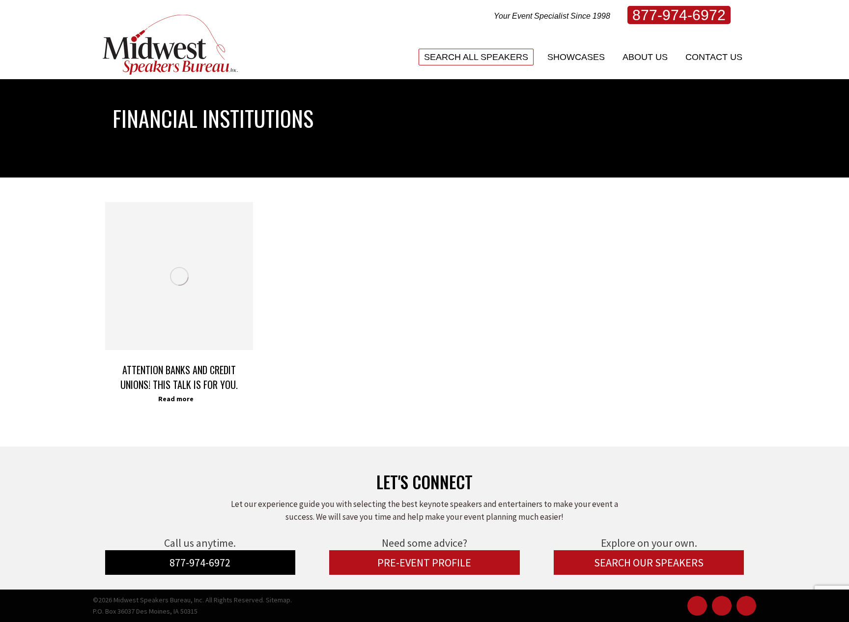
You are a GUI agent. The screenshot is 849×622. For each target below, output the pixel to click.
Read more (176, 398)
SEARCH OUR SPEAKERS (649, 562)
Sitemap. (279, 599)
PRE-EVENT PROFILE (424, 562)
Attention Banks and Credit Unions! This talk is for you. (179, 377)
